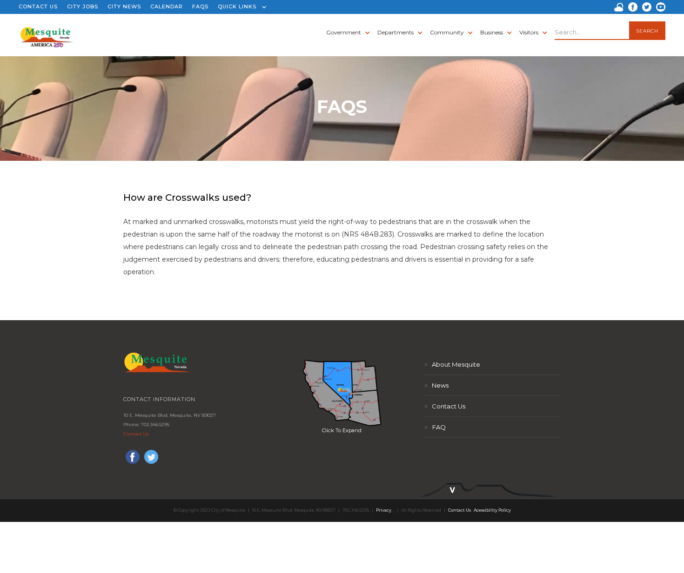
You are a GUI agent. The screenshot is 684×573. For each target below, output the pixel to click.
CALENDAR (166, 6)
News (436, 385)
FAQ (435, 427)
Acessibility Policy (492, 510)
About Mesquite (452, 364)
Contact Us (135, 434)
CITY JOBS (82, 6)
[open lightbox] (342, 393)
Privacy (383, 510)
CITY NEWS (124, 6)
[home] (47, 32)
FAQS (200, 6)
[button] (240, 7)
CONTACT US (38, 6)
